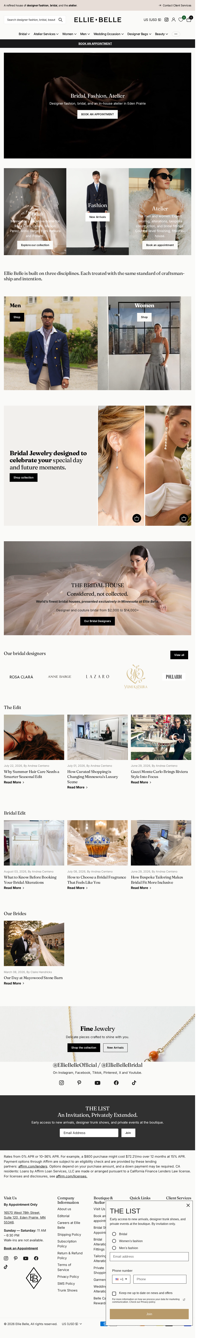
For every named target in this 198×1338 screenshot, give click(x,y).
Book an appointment (160, 245)
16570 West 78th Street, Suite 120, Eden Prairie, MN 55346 (25, 1217)
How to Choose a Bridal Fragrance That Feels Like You (97, 857)
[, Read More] (166, 19)
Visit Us (99, 1209)
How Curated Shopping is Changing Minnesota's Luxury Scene (97, 755)
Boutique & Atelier (103, 1200)
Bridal (123, 1234)
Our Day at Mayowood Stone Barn (34, 956)
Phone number (122, 1270)
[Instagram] (61, 1083)
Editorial (63, 1216)
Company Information (68, 1200)
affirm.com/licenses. (71, 1176)
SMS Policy (66, 1284)
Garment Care (104, 1280)
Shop (17, 317)
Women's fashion (131, 1241)
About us (64, 1209)
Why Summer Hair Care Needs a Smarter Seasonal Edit (34, 752)
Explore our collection (35, 245)
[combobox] (121, 1279)
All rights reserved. (44, 1324)
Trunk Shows (67, 1290)
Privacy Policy (68, 1277)
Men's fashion (128, 1248)
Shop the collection (83, 1047)
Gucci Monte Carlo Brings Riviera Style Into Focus (161, 752)
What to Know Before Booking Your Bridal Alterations (34, 857)
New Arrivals (97, 217)
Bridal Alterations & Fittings (103, 1244)
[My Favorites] (181, 19)
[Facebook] (116, 1083)
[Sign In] (174, 19)
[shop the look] (136, 518)
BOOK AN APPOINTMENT (97, 114)
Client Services (178, 1197)
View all (179, 655)
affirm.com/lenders (32, 1166)
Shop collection (24, 477)
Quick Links (140, 1197)
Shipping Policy (69, 1234)
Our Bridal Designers (97, 621)
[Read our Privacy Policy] (184, 1299)
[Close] (188, 1205)
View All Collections (24, 34)
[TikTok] (134, 1083)
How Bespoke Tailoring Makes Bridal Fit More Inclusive (161, 857)
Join (128, 1132)
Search (60, 19)
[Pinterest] (79, 1083)
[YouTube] (97, 1083)
